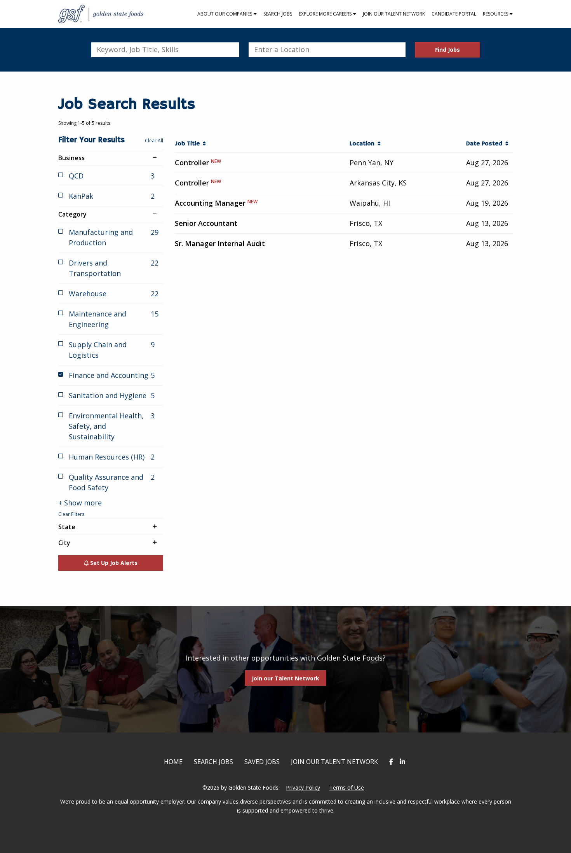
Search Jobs (277, 13)
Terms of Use (346, 787)
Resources (495, 13)
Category (72, 214)
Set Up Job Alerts (113, 562)
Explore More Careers (325, 13)
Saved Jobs (262, 761)
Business (71, 158)
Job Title (189, 144)
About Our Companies (224, 13)
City (64, 543)
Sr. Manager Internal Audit (220, 243)
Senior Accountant (206, 223)
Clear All (154, 140)
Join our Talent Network (394, 13)
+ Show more (80, 502)
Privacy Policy (303, 787)
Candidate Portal (454, 13)
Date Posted (485, 144)
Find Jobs (447, 49)
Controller (192, 162)
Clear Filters (71, 514)
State (66, 527)
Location (364, 144)
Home (173, 761)
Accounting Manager (210, 203)
